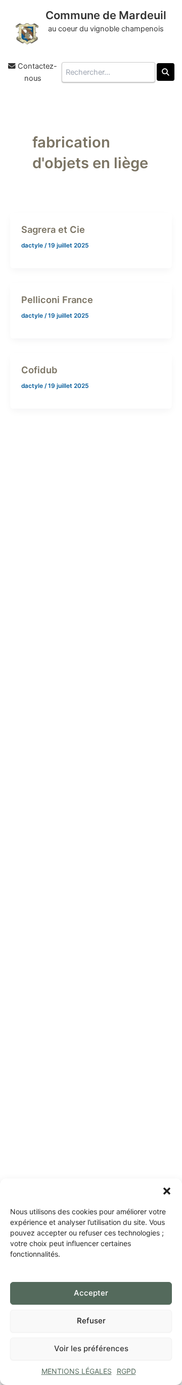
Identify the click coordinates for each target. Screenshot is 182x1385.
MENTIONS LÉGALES (76, 1371)
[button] (167, 1191)
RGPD (126, 1371)
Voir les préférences (91, 1348)
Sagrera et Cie (53, 229)
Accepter (91, 1293)
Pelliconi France (57, 299)
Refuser (91, 1320)
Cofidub (39, 369)
